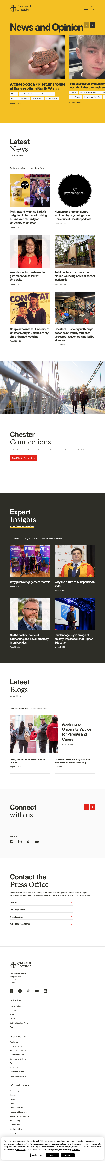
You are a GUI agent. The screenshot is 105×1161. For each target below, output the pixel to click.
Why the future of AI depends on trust (75, 583)
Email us (41, 902)
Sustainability (15, 1120)
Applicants (14, 1042)
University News (52, 98)
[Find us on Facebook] (11, 841)
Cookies (13, 1095)
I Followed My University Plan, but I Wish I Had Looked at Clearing (73, 761)
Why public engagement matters (30, 582)
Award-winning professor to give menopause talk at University (27, 276)
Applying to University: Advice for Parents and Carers (76, 732)
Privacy (12, 1099)
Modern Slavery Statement (20, 1116)
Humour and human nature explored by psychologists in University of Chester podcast (73, 215)
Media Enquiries (41, 917)
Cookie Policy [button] (21, 1150)
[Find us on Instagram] (20, 841)
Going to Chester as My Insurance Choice (27, 761)
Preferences (37, 1155)
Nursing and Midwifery (92, 97)
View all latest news (17, 155)
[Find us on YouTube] (37, 841)
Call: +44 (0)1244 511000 (41, 924)
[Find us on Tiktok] (28, 991)
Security (13, 1133)
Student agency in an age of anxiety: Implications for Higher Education (74, 638)
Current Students (16, 1046)
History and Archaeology (20, 98)
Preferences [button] (76, 1150)
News (12, 1014)
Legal (12, 1103)
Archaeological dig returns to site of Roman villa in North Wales (37, 86)
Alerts (12, 1027)
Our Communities (17, 1072)
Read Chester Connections (23, 458)
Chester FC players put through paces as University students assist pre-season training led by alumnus (74, 334)
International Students (18, 1050)
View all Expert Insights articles (22, 526)
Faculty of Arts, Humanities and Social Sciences (37, 94)
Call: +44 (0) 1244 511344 (41, 909)
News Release (37, 98)
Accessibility (14, 1091)
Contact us (14, 1010)
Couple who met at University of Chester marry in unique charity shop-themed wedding (29, 332)
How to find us (15, 1006)
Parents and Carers (17, 1055)
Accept (68, 1155)
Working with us (16, 1129)
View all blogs (15, 696)
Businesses (14, 1067)
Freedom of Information (19, 1112)
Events (12, 1019)
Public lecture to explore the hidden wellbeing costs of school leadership (75, 276)
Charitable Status (16, 1108)
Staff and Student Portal (19, 1023)
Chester (14, 94)
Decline (52, 1155)
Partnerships (15, 1125)
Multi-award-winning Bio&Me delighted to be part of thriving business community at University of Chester (28, 217)
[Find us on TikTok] (28, 841)
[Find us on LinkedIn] (45, 991)
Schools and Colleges (18, 1059)
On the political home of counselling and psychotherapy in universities (29, 638)
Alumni (12, 1063)
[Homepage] (20, 8)
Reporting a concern (18, 1076)
